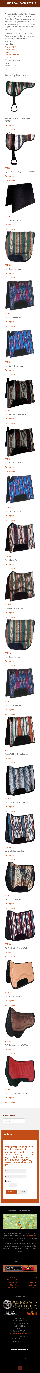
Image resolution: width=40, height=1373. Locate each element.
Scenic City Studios (23, 1359)
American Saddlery (13, 1277)
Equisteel (34, 1287)
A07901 (8, 314)
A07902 (8, 362)
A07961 (8, 993)
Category (8, 52)
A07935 (8, 799)
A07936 (8, 847)
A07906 (8, 508)
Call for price (9, 125)
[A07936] (20, 828)
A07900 (8, 265)
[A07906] (20, 489)
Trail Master (32, 1285)
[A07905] (20, 440)
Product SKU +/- (10, 47)
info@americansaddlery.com (20, 1334)
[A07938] (20, 925)
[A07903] (20, 392)
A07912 (8, 750)
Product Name (10, 50)
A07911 (8, 702)
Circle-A (13, 1285)
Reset (22, 1191)
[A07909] (20, 586)
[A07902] (20, 343)
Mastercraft (13, 1282)
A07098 (8, 217)
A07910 (8, 653)
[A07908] (20, 537)
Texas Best (33, 1282)
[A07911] (20, 683)
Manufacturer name (12, 55)
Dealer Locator (30, 1236)
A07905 (8, 459)
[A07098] (20, 198)
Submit (11, 1191)
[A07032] (20, 148)
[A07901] (20, 295)
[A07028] (20, 96)
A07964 (8, 1090)
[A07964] (20, 1071)
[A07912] (20, 731)
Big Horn (34, 1277)
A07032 (8, 168)
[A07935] (20, 780)
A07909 (8, 605)
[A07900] (20, 246)
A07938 (8, 944)
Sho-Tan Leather (13, 1280)
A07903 (8, 411)
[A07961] (20, 974)
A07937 (8, 896)
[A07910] (20, 634)
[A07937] (20, 877)
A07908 (8, 556)
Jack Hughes (32, 1280)
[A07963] (20, 1022)
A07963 (8, 1041)
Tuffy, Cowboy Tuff (13, 1287)
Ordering (8, 57)
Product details (10, 130)
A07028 (8, 115)
